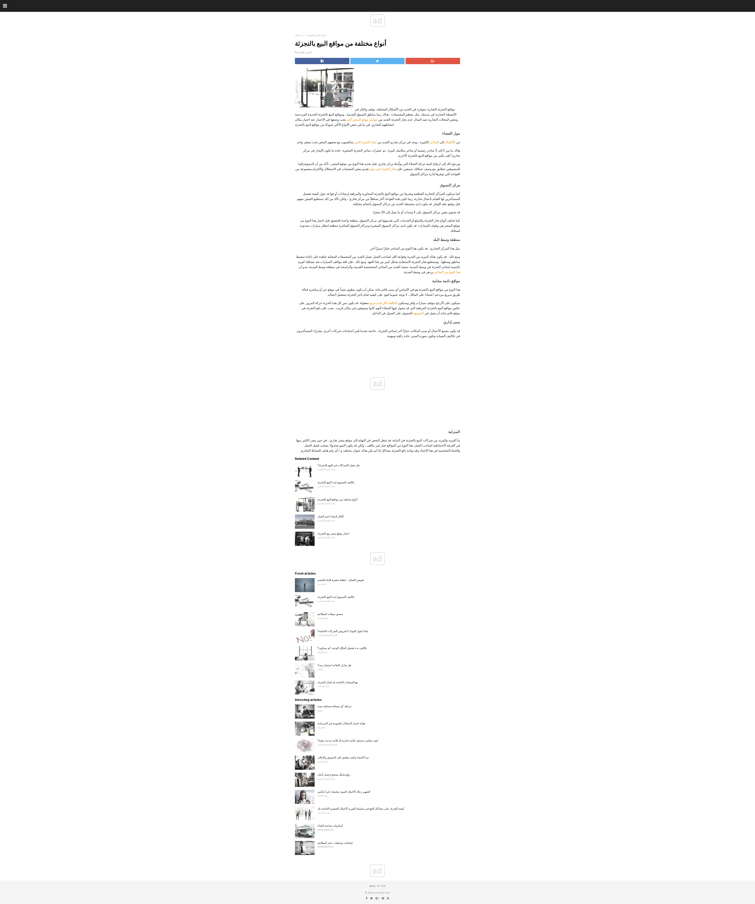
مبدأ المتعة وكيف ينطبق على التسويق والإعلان (343, 757)
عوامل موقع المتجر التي (362, 119)
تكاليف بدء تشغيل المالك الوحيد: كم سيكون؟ (342, 648)
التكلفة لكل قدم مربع (383, 303)
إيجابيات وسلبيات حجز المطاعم (335, 842)
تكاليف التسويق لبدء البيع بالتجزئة (336, 482)
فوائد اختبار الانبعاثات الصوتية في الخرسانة (341, 723)
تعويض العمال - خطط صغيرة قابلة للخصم (341, 579)
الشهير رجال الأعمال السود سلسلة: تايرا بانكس (344, 791)
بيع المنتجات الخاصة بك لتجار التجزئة (338, 682)
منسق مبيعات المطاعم (330, 614)
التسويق (418, 313)
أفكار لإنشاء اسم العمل (331, 516)
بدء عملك (299, 35)
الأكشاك (450, 142)
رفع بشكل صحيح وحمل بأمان (334, 774)
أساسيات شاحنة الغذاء (330, 825)
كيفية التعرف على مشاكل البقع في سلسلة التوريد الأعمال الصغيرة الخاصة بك (361, 808)
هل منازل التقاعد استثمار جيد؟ (334, 665)
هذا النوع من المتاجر (447, 272)
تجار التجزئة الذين (365, 142)
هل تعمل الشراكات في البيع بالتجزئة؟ (338, 465)
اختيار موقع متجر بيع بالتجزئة (333, 533)
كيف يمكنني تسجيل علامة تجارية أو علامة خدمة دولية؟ (348, 740)
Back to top (377, 886)
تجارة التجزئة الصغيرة (316, 35)
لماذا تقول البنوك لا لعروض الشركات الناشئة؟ (343, 631)
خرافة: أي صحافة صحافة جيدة (335, 706)
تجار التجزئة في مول (383, 169)
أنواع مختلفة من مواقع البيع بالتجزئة (337, 499)
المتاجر (434, 142)
